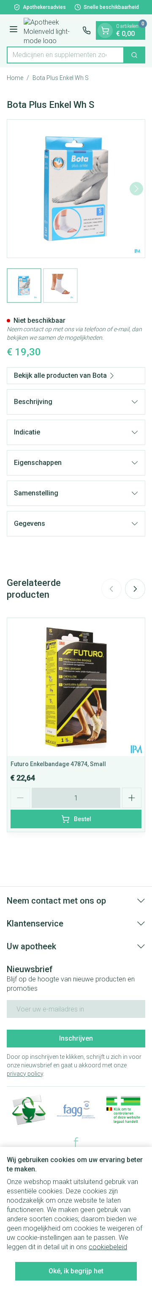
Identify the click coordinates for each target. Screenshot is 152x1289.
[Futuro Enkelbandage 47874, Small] (76, 687)
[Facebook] (76, 1142)
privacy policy (25, 1073)
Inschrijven (76, 1038)
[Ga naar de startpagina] (51, 30)
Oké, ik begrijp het (76, 1271)
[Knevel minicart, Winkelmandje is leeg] (105, 30)
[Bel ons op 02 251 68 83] (86, 30)
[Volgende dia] (135, 589)
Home (15, 77)
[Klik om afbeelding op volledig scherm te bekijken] (76, 189)
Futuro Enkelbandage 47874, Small (58, 764)
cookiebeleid (108, 1247)
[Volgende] (136, 188)
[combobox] (65, 55)
